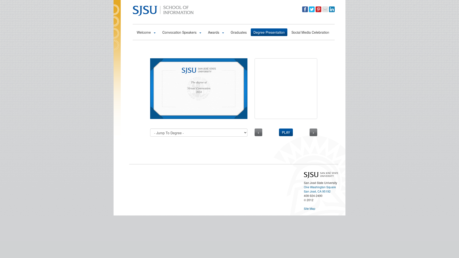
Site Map (309, 208)
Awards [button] (214, 32)
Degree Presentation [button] (269, 32)
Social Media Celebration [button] (310, 32)
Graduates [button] (239, 32)
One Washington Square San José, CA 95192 (320, 189)
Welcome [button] (144, 32)
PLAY (286, 132)
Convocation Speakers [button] (179, 32)
